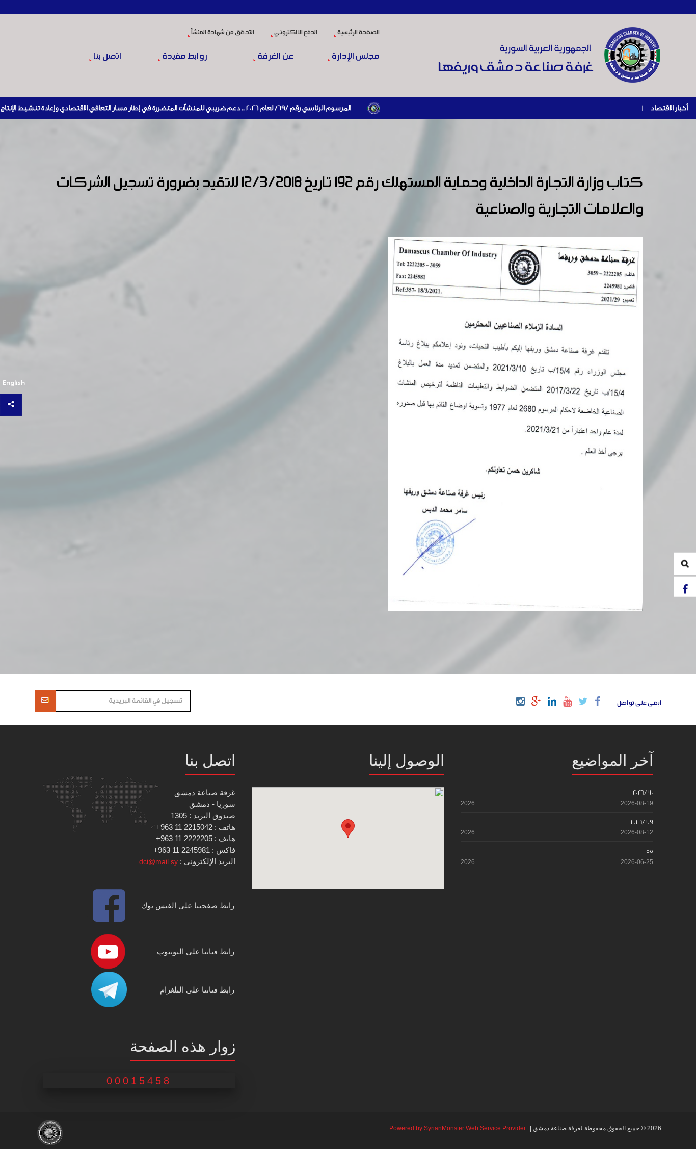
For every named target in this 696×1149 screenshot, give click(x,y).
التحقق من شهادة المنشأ (222, 33)
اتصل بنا (106, 56)
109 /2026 (642, 822)
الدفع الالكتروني (295, 33)
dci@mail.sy (158, 861)
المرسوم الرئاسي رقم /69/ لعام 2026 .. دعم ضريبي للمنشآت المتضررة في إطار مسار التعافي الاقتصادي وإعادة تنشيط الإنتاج (213, 108)
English (14, 383)
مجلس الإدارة (355, 56)
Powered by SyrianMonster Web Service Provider (457, 1128)
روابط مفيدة (183, 56)
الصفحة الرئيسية (358, 33)
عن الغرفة (274, 56)
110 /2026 (643, 792)
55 (649, 851)
